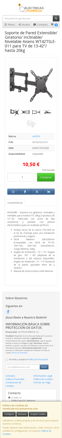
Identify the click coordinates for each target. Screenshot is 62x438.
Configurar (9, 414)
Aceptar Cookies (38, 414)
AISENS (36, 136)
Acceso (25, 24)
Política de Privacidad (19, 353)
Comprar (46, 177)
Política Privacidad (15, 379)
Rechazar (22, 414)
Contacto (42, 24)
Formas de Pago (42, 382)
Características (15, 202)
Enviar (44, 367)
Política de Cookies (43, 379)
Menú (11, 24)
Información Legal (42, 375)
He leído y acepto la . (28, 359)
